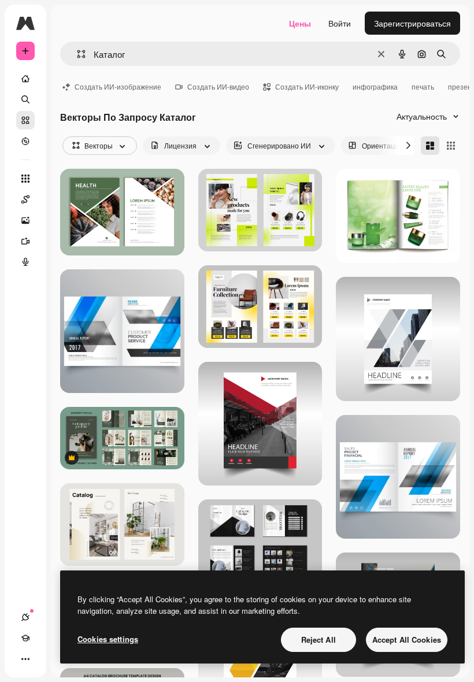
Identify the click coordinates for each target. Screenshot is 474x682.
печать (423, 86)
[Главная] (25, 78)
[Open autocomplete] (76, 54)
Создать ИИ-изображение (118, 86)
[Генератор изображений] (25, 220)
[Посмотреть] (25, 141)
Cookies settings (107, 638)
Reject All (318, 639)
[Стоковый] (25, 120)
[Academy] (25, 638)
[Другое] (25, 659)
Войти (339, 23)
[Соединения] (25, 617)
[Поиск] (25, 99)
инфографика (375, 86)
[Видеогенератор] (25, 241)
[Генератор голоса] (25, 262)
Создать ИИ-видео (218, 86)
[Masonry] (430, 145)
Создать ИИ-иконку (307, 86)
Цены (300, 23)
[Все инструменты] (25, 178)
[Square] (451, 145)
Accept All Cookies (406, 639)
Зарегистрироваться (412, 23)
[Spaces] (25, 199)
